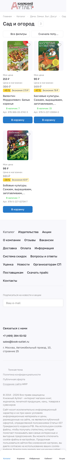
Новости (23, 264)
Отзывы (30, 240)
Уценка (8, 264)
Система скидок (15, 256)
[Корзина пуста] (61, 6)
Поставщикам (13, 272)
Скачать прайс (37, 272)
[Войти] (55, 6)
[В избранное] (28, 45)
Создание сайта (12, 384)
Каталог (9, 232)
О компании (12, 240)
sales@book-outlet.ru (16, 341)
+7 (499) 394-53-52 (14, 335)
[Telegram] (12, 316)
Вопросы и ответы (43, 256)
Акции (46, 232)
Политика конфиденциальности (22, 374)
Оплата (25, 248)
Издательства (28, 232)
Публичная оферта (14, 379)
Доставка (10, 248)
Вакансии (46, 240)
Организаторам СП (47, 264)
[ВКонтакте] (5, 316)
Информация (44, 248)
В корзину (17, 119)
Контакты (10, 280)
